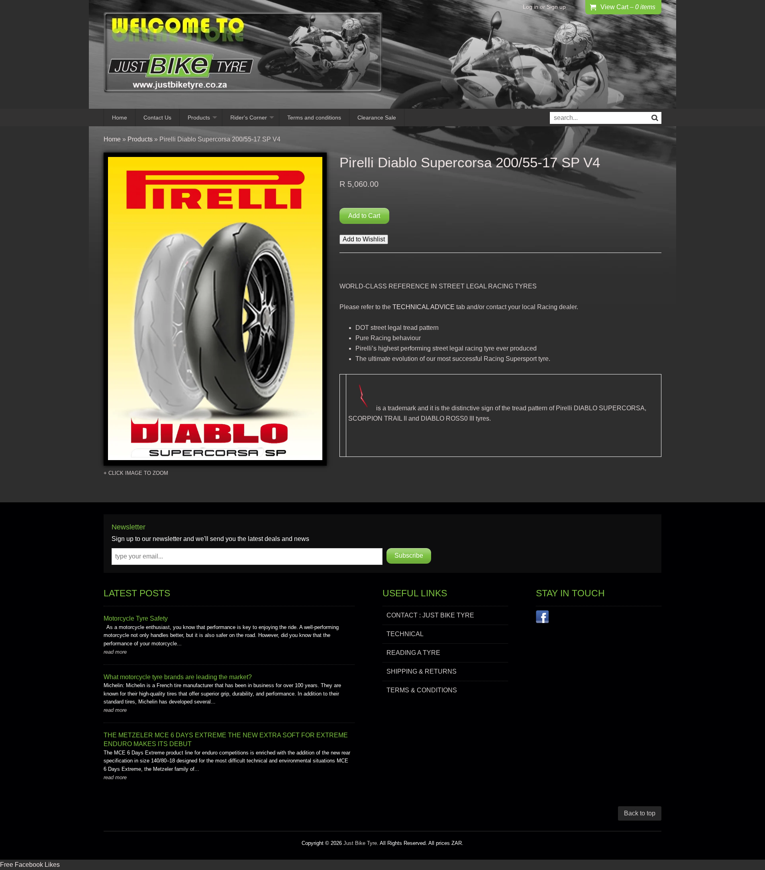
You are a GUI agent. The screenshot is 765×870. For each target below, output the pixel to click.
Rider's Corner (248, 117)
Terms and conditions (314, 117)
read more (115, 652)
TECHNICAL (405, 634)
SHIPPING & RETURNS (421, 671)
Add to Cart (364, 215)
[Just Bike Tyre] (243, 54)
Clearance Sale (376, 117)
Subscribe (408, 555)
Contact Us (157, 117)
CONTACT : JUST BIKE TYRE (430, 615)
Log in (530, 7)
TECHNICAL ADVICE (423, 307)
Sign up (556, 7)
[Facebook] (542, 618)
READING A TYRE (413, 652)
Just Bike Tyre (360, 843)
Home (119, 117)
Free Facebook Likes (30, 864)
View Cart (627, 7)
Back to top (639, 813)
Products (199, 117)
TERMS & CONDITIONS (421, 690)
